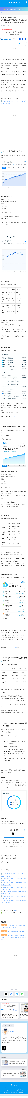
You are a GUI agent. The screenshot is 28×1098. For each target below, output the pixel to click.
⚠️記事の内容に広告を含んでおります (14, 9)
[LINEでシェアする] (22, 994)
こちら (13, 416)
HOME (14, 1085)
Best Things (21, 1088)
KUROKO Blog (14, 2)
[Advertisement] (12, 53)
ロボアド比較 (6, 900)
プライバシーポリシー (10, 1090)
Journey (17, 5)
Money (10, 999)
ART (13, 5)
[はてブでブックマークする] (17, 994)
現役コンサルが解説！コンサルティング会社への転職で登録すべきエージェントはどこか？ (14, 937)
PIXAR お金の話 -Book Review (16, 931)
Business (7, 5)
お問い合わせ (20, 1090)
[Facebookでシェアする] (11, 994)
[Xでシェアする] (6, 994)
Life (22, 5)
